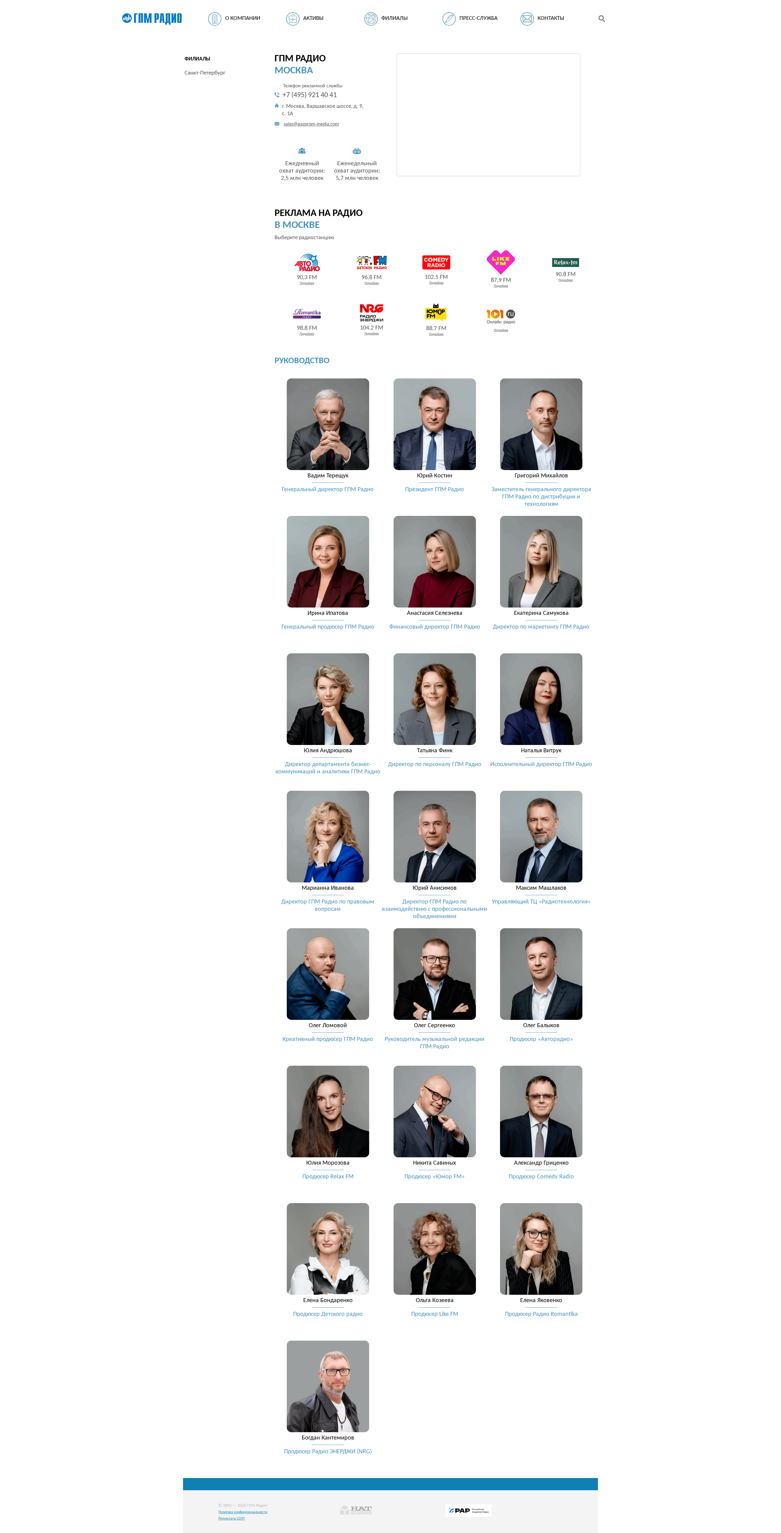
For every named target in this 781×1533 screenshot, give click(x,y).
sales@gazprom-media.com (311, 124)
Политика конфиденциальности (242, 1512)
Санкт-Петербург (205, 73)
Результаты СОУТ (231, 1518)
